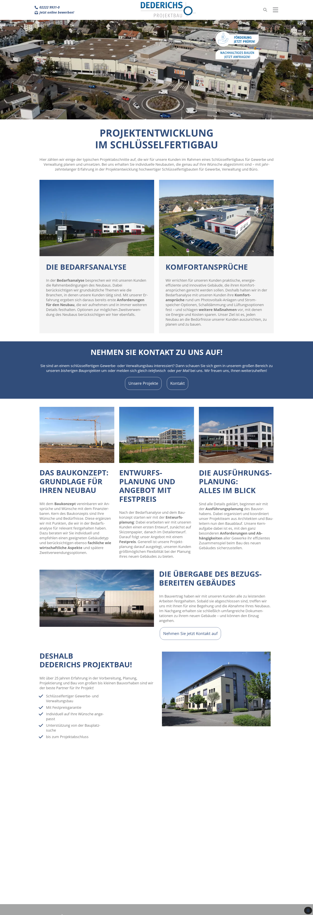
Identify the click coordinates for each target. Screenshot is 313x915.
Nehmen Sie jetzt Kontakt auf (190, 633)
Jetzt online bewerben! (56, 12)
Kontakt (177, 383)
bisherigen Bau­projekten (80, 370)
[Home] (168, 10)
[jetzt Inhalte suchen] (265, 9)
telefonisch (157, 370)
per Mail (182, 370)
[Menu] (276, 10)
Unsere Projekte (143, 383)
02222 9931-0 (49, 7)
